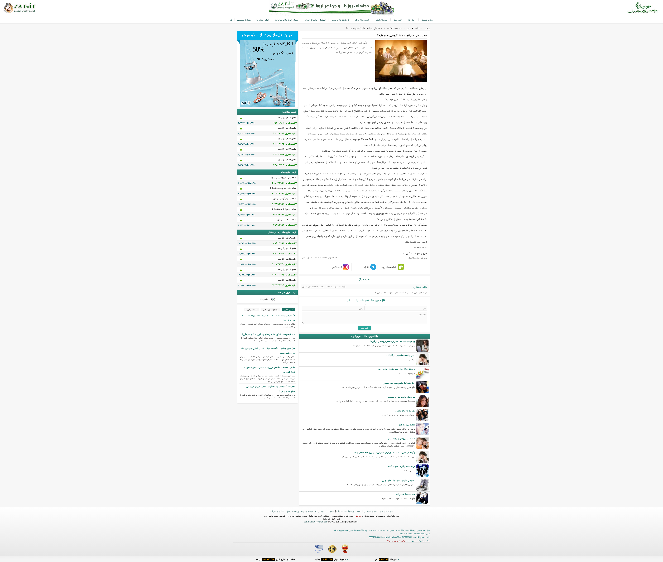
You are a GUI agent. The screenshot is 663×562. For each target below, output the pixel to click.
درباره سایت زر (386, 511)
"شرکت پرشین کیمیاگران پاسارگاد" (398, 540)
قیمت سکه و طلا (362, 19)
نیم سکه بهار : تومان (386, 559)
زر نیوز (427, 28)
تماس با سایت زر (371, 511)
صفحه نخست (427, 19)
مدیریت (408, 28)
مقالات (417, 28)
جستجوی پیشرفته (308, 511)
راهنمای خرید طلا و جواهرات (287, 19)
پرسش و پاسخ (292, 511)
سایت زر (357, 515)
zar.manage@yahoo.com (316, 521)
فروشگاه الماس (381, 19)
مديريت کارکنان (393, 28)
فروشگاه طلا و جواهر (340, 19)
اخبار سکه (397, 19)
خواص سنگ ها (263, 19)
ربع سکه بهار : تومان (330, 559)
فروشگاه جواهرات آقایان (315, 19)
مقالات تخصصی (244, 19)
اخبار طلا (411, 19)
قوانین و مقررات (277, 511)
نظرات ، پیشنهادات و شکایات (349, 511)
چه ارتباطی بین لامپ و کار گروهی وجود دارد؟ (364, 28)
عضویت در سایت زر (326, 511)
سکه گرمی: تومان (275, 559)
